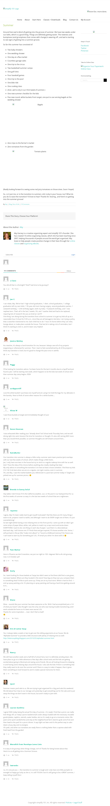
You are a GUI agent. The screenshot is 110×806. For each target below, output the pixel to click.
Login (73, 255)
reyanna (13, 511)
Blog (10, 204)
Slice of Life (15, 204)
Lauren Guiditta (17, 708)
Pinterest (84, 51)
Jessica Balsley (16, 341)
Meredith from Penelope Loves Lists (26, 744)
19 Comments (25, 204)
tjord (12, 684)
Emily (12, 571)
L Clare (13, 281)
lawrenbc (14, 765)
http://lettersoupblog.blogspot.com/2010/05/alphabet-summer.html (28, 638)
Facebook (85, 45)
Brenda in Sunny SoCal (20, 489)
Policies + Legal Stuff (74, 802)
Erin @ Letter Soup (18, 629)
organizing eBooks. (31, 243)
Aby (6, 204)
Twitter (84, 48)
